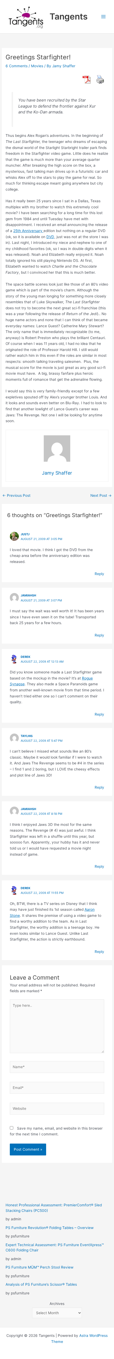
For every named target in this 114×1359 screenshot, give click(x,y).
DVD (50, 237)
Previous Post (16, 496)
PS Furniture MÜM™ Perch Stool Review (39, 1267)
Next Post (101, 496)
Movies (37, 66)
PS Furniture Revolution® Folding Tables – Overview (50, 1228)
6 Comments (17, 66)
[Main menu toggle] (103, 16)
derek (25, 657)
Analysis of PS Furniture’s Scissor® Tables (41, 1284)
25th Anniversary (28, 231)
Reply (99, 574)
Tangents (69, 16)
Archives (57, 1304)
